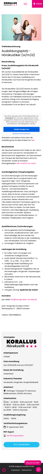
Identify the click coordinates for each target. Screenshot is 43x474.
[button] (4, 470)
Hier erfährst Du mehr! (26, 163)
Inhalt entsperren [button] (21, 129)
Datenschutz (27, 470)
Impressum (15, 470)
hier (33, 140)
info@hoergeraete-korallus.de (23, 299)
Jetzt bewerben (21, 445)
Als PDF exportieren (15, 435)
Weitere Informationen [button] (21, 134)
